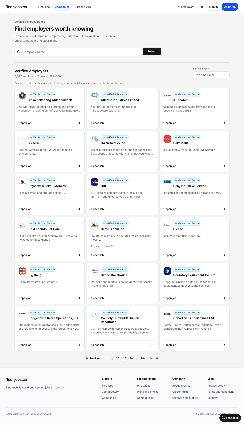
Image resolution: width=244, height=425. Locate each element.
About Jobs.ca (181, 385)
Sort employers (201, 68)
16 (117, 358)
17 (124, 358)
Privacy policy (216, 385)
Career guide (83, 6)
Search (152, 51)
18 (131, 358)
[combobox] (80, 52)
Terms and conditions (220, 391)
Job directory (110, 391)
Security (212, 397)
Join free (230, 6)
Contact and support (185, 397)
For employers (185, 6)
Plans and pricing (148, 391)
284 (143, 358)
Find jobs (44, 6)
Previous (94, 358)
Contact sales (145, 397)
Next (152, 358)
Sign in (213, 6)
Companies (62, 6)
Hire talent (143, 385)
